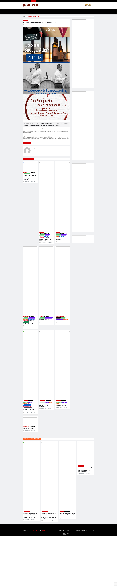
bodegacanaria (30, 4)
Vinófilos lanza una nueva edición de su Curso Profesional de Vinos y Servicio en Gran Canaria (68, 515)
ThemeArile (43, 530)
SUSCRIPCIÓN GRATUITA (29, 12)
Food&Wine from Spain (61, 405)
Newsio (39, 530)
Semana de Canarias (60, 320)
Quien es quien (50, 10)
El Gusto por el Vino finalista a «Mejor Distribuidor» (44, 405)
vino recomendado (61, 10)
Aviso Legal (40, 12)
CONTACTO (81, 10)
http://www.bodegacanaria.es (38, 150)
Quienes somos (27, 10)
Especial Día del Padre (28, 428)
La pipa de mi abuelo (38, 10)
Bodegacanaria (27, 24)
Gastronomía (72, 10)
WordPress (35, 530)
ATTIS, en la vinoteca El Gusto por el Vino (32, 16)
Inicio (24, 16)
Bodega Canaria (43, 242)
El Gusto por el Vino (27, 143)
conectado (28, 434)
